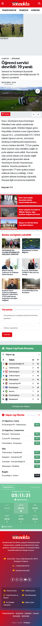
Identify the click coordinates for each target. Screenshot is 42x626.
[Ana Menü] (3, 4)
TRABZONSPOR (9, 10)
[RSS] (29, 580)
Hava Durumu (12, 591)
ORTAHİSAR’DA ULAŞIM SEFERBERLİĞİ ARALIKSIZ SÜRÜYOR (10, 252)
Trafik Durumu (30, 591)
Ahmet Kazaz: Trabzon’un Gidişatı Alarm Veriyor (10, 272)
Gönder (7, 335)
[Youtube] (25, 580)
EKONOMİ (25, 616)
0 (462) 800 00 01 (22, 566)
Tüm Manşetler (30, 595)
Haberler (5, 58)
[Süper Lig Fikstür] (39, 415)
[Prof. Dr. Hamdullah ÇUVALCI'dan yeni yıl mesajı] (31, 264)
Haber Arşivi (29, 602)
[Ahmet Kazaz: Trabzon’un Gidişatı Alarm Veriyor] (11, 264)
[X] (17, 580)
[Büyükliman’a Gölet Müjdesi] (31, 244)
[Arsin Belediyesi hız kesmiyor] (31, 284)
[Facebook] (13, 580)
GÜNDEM (35, 10)
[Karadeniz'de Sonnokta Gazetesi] (21, 3)
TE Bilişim (26, 623)
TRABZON (23, 10)
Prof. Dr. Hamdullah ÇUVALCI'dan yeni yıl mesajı (30, 272)
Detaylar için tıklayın (21, 406)
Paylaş (7, 114)
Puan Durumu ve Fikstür (11, 596)
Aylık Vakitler (8, 527)
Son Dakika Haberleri (9, 604)
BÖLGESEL (16, 58)
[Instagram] (21, 580)
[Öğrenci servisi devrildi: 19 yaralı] (21, 99)
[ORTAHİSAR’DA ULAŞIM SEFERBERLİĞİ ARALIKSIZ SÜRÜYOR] (11, 244)
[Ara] (39, 4)
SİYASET (36, 613)
